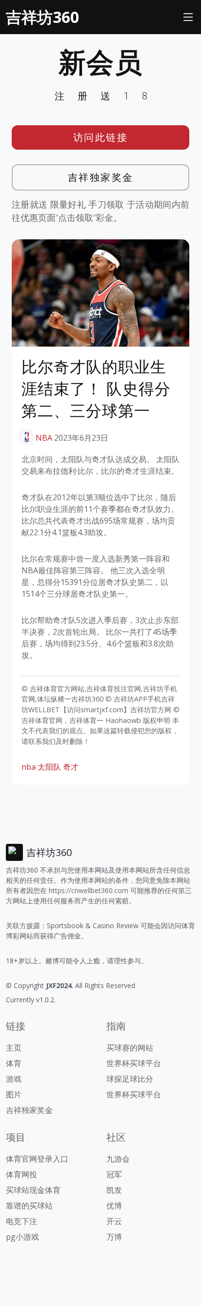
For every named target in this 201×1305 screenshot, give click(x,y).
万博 (114, 1236)
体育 (13, 1063)
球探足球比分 (129, 1078)
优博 (114, 1205)
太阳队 (49, 766)
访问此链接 (100, 137)
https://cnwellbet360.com (88, 890)
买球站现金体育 (33, 1190)
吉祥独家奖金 (101, 177)
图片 (13, 1094)
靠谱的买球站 (29, 1205)
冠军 (114, 1174)
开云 (114, 1221)
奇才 (71, 766)
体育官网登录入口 (37, 1158)
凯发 (114, 1190)
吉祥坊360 (42, 16)
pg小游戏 (22, 1236)
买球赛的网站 (129, 1047)
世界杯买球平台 (133, 1063)
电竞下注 (21, 1221)
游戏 (13, 1078)
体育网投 (21, 1174)
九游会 (118, 1158)
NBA (44, 437)
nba (28, 766)
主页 (13, 1047)
